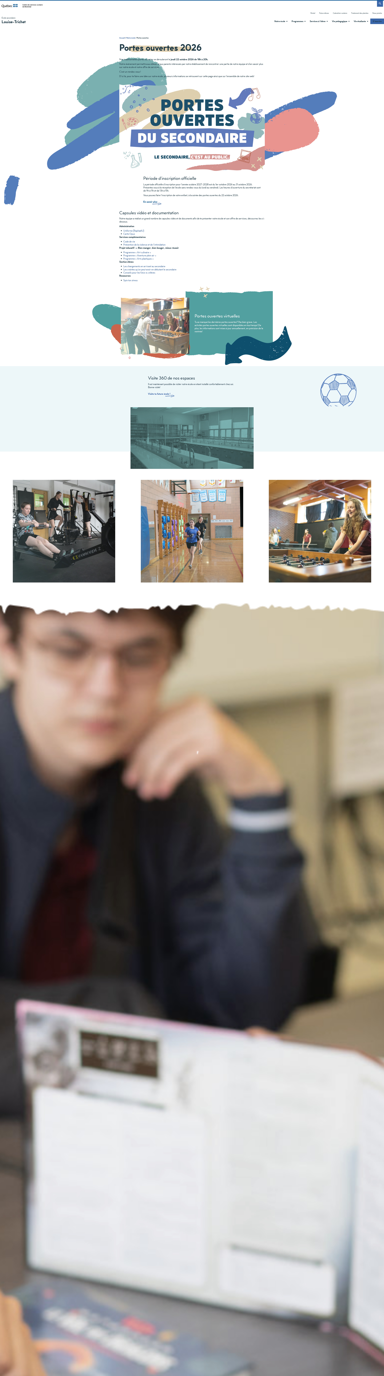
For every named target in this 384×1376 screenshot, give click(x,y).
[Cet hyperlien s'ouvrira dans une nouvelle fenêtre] (10, 6)
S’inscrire (377, 21)
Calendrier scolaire (340, 13)
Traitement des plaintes (358, 13)
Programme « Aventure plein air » (140, 255)
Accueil (122, 37)
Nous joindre (377, 13)
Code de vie (129, 241)
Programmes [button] (297, 21)
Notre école (130, 37)
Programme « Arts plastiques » (138, 258)
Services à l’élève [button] (318, 21)
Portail (312, 13)
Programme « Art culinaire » (137, 252)
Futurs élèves (324, 13)
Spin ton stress (130, 280)
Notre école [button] (279, 21)
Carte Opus (129, 233)
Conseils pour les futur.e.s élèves (139, 272)
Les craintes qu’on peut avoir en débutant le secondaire (149, 269)
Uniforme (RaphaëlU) (133, 230)
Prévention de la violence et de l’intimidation (144, 244)
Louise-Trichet (14, 21)
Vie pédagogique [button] (339, 21)
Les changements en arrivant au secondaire (144, 266)
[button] (286, 21)
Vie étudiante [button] (360, 21)
